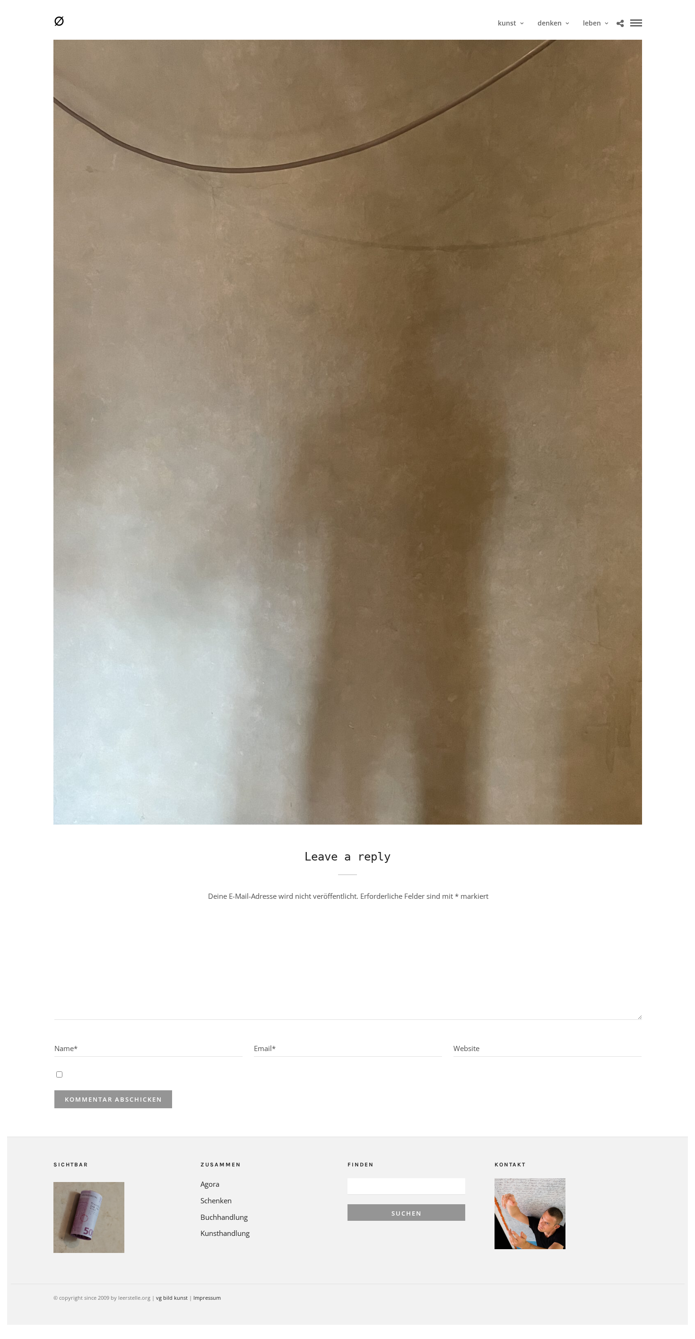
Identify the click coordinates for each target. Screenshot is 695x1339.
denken (550, 22)
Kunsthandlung (225, 1233)
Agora (209, 1184)
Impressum (207, 1297)
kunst (507, 22)
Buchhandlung (224, 1217)
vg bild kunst (172, 1297)
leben (592, 22)
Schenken (216, 1200)
